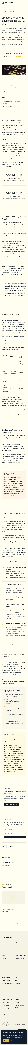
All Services (17, 970)
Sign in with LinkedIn (9, 862)
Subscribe (15, 836)
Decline (12, 1040)
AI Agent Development (20, 955)
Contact (4, 967)
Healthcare (17, 983)
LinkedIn (11, 846)
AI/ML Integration (6, 1002)
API (10, 519)
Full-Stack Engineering (20, 958)
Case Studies (5, 964)
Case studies (17, 104)
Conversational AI (19, 964)
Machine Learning (19, 967)
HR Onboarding (5, 989)
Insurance (17, 977)
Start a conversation (11, 804)
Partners (4, 958)
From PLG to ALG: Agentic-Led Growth (11, 85)
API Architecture (5, 1005)
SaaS (3, 162)
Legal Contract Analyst (7, 983)
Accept (5, 1040)
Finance (17, 986)
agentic (4, 529)
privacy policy (18, 1037)
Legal (16, 980)
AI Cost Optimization (20, 961)
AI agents (17, 106)
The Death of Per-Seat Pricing (9, 87)
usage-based (5, 552)
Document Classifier (6, 986)
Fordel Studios (8, 3)
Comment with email (6, 865)
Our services (17, 101)
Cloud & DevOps (5, 1008)
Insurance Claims (6, 980)
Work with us (17, 108)
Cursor (4, 149)
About (3, 955)
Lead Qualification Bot (7, 977)
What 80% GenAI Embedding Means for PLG (12, 93)
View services (9, 809)
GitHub (17, 1002)
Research (4, 11)
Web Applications (6, 1011)
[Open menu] (25, 3)
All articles (22, 923)
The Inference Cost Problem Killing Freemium (13, 89)
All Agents (4, 992)
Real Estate (17, 989)
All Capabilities (5, 1014)
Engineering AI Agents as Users (10, 91)
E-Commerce (18, 992)
